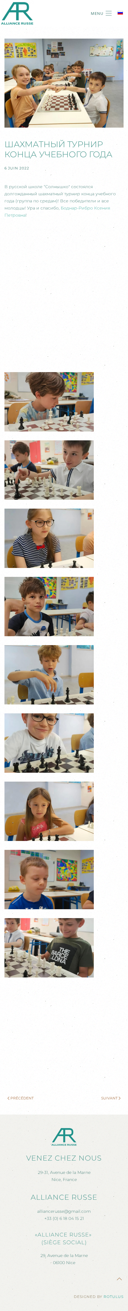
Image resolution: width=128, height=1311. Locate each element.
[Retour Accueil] (17, 13)
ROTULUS (114, 1296)
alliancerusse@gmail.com (64, 1211)
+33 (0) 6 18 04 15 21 (64, 1218)
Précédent (22, 1098)
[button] (101, 13)
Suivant (109, 1098)
